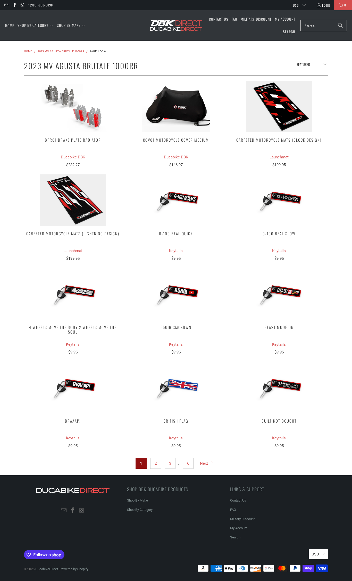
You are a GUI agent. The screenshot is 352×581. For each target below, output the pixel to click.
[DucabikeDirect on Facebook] (14, 5)
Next (204, 463)
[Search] (340, 25)
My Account (238, 528)
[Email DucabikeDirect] (6, 5)
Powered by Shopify (74, 569)
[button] (36, 25)
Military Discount (242, 519)
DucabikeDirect (46, 569)
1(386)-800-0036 (40, 5)
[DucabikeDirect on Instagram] (22, 5)
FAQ (233, 510)
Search (235, 537)
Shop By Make (137, 500)
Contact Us (238, 500)
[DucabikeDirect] (175, 25)
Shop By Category (140, 510)
